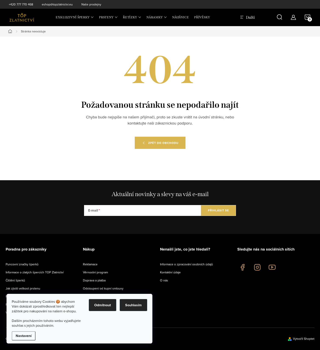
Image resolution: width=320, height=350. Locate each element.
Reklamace (90, 264)
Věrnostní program (95, 272)
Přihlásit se (218, 210)
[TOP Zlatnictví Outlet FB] (242, 267)
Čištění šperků (15, 280)
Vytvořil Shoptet (303, 339)
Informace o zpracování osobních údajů (186, 264)
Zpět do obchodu (163, 143)
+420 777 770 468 (21, 4)
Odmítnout (102, 305)
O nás (164, 280)
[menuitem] (74, 17)
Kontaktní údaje (170, 272)
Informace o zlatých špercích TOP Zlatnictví (35, 272)
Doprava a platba (94, 280)
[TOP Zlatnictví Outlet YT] (272, 267)
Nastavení (24, 335)
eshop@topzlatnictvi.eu (57, 4)
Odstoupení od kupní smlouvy (103, 288)
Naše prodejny (91, 4)
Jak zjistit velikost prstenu (23, 288)
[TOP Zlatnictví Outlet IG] (257, 267)
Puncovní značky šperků (22, 264)
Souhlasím (133, 305)
